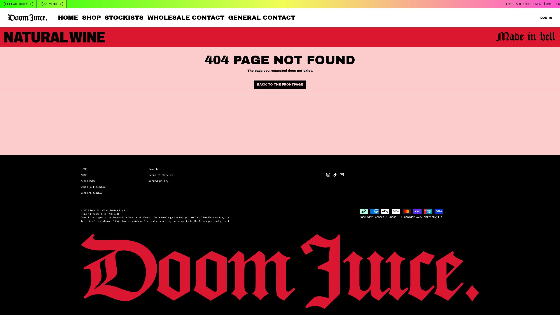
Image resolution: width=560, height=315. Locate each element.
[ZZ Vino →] (52, 4)
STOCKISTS (124, 17)
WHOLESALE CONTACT (185, 17)
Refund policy (158, 181)
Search (153, 169)
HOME (68, 17)
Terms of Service (161, 175)
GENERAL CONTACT (261, 17)
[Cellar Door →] (18, 4)
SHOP (91, 17)
